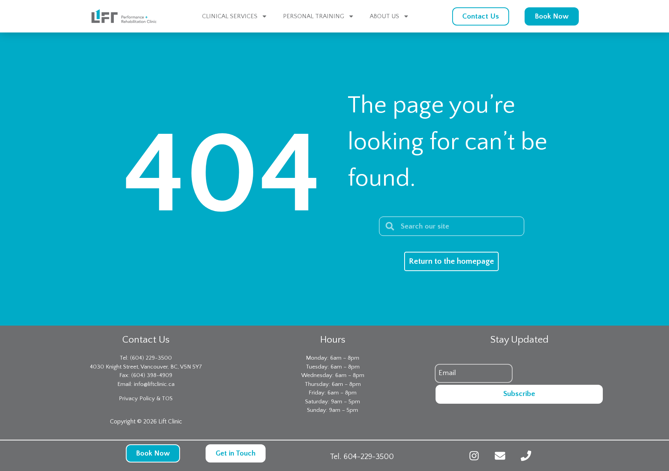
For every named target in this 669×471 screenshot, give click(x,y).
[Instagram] (474, 456)
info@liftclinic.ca (154, 384)
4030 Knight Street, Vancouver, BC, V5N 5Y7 (146, 366)
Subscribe (519, 394)
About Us (384, 16)
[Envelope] (500, 456)
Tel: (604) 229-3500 (146, 358)
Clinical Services (229, 16)
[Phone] (526, 456)
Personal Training (313, 16)
